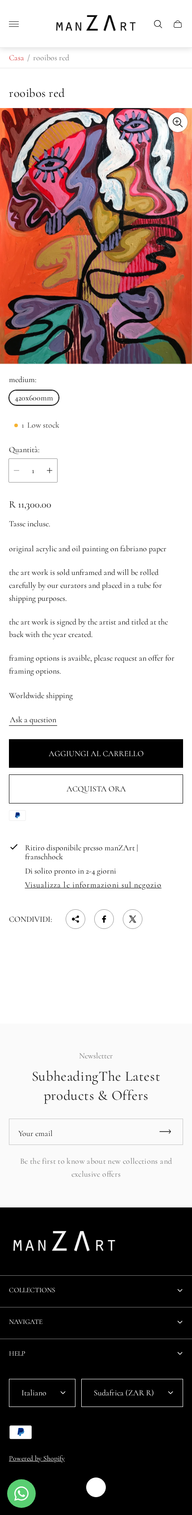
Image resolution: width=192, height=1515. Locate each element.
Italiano (33, 1393)
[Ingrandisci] (178, 122)
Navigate (25, 1321)
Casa (16, 57)
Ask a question (33, 719)
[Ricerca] (158, 24)
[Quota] (75, 919)
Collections (32, 1290)
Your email (35, 1133)
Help (17, 1353)
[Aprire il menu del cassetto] (14, 24)
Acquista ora (96, 789)
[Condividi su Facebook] (104, 919)
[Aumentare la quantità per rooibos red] (49, 470)
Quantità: (24, 449)
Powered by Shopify (37, 1458)
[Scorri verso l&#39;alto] (96, 1487)
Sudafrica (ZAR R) (124, 1393)
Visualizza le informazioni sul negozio (93, 885)
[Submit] (169, 1132)
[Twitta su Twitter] (132, 919)
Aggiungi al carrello (96, 753)
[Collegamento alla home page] (65, 1243)
